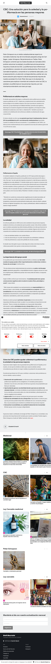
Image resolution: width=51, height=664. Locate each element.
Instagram (28, 649)
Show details (44, 341)
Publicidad (5, 655)
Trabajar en (6, 653)
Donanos (5, 646)
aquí (31, 418)
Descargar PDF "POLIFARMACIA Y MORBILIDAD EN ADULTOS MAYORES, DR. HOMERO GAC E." (25, 133)
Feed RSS (5, 658)
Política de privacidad (8, 651)
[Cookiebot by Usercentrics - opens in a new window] (43, 317)
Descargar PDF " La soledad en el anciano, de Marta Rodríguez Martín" (25, 251)
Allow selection (25, 345)
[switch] (19, 337)
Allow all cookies (41, 345)
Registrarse (8, 627)
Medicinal (7, 436)
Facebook (28, 646)
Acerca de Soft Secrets (9, 649)
